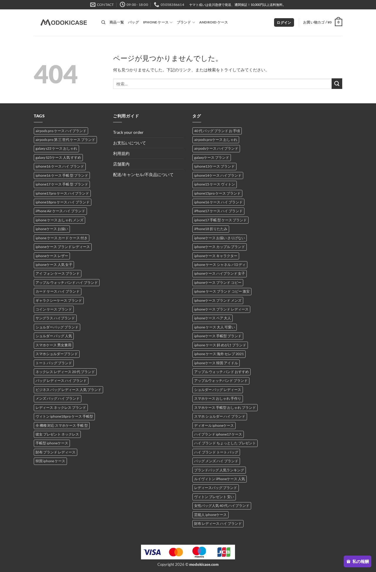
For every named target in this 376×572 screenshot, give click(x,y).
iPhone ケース (156, 22)
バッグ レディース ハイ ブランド (61, 380)
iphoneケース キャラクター (215, 256)
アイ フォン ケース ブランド (58, 273)
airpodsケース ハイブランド (216, 148)
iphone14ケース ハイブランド (217, 175)
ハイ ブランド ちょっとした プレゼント (225, 443)
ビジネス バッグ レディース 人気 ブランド (68, 390)
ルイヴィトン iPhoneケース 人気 (219, 479)
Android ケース (213, 22)
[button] (284, 22)
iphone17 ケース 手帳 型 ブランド (62, 184)
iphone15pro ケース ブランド (217, 193)
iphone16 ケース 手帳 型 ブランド (62, 175)
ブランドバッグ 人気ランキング (219, 470)
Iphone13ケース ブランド (214, 166)
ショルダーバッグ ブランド (57, 327)
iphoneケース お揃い (52, 229)
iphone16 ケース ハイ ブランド (60, 166)
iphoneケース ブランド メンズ (217, 300)
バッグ (133, 22)
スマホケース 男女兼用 (53, 345)
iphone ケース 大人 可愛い (214, 327)
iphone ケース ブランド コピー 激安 (222, 291)
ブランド (184, 22)
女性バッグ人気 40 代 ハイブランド (221, 505)
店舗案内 (121, 163)
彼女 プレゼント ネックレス (57, 434)
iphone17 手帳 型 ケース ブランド (220, 220)
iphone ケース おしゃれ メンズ (59, 220)
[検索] (103, 22)
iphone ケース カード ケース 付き (62, 238)
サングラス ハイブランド (55, 318)
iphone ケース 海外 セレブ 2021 (219, 354)
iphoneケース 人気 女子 (54, 264)
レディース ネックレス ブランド (61, 407)
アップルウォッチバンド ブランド (221, 380)
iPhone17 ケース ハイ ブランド (218, 211)
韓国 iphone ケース (50, 461)
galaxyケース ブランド (211, 157)
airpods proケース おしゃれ (215, 139)
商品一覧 (117, 22)
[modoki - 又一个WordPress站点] (63, 22)
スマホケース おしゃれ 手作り (217, 398)
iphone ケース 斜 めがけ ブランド (220, 345)
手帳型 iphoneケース (52, 443)
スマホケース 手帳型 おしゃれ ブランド (225, 407)
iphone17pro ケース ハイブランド (62, 193)
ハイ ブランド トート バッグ (216, 452)
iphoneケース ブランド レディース (63, 247)
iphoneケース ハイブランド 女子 (219, 273)
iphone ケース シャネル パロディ (220, 264)
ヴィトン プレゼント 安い (214, 497)
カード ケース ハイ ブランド (58, 291)
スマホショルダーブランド (57, 354)
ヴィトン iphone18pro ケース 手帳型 (64, 416)
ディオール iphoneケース (214, 425)
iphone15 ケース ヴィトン (214, 184)
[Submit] (337, 83)
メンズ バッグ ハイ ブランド (58, 398)
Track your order (128, 132)
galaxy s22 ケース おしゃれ (56, 148)
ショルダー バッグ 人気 (54, 336)
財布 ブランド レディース (55, 452)
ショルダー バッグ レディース (217, 390)
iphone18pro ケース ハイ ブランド (63, 202)
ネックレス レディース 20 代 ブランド (65, 372)
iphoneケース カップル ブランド (219, 247)
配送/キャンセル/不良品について (143, 174)
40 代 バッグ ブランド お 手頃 (217, 131)
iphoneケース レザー (52, 256)
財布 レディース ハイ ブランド (218, 523)
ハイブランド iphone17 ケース (218, 434)
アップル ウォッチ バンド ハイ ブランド (67, 282)
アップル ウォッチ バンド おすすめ (221, 372)
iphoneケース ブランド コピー (217, 282)
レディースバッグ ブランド (215, 488)
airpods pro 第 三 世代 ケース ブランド (65, 139)
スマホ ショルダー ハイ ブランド (219, 416)
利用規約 (121, 153)
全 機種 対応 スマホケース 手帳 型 (62, 425)
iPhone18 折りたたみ (210, 229)
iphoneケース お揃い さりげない (219, 238)
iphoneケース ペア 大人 (212, 318)
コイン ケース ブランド (54, 309)
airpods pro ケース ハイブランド (61, 131)
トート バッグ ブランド (54, 363)
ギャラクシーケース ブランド (59, 300)
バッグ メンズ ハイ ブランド (216, 461)
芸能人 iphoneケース (210, 515)
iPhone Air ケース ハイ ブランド (60, 211)
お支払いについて (129, 142)
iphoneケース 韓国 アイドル (216, 363)
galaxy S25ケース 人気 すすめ (58, 157)
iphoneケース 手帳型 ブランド (217, 336)
